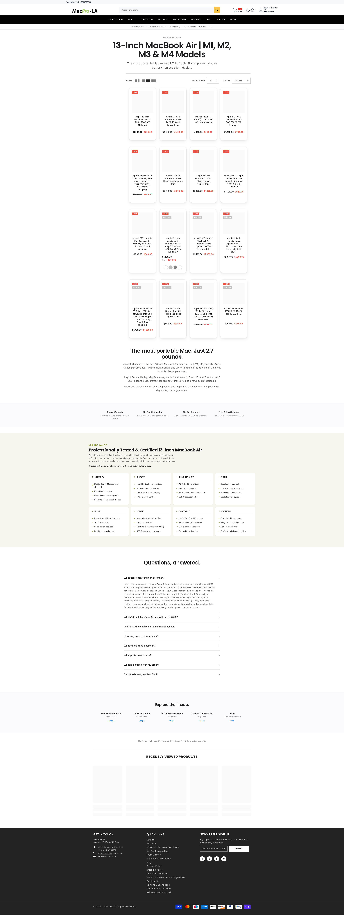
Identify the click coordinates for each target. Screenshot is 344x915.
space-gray (175, 267)
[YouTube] (223, 858)
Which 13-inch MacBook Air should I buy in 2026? (151, 617)
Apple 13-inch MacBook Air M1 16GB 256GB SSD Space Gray (173, 312)
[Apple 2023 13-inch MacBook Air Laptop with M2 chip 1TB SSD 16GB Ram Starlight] (203, 223)
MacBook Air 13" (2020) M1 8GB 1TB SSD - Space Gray (203, 119)
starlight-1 (180, 267)
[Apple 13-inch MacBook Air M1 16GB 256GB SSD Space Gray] (173, 293)
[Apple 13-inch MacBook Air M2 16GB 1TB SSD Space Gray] (173, 161)
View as (129, 80)
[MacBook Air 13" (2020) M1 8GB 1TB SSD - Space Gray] (203, 102)
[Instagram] (209, 858)
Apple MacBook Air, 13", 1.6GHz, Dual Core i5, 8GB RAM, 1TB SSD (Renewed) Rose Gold (203, 314)
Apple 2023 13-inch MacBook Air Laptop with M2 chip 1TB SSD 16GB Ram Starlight (203, 243)
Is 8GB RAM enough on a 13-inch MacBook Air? (149, 626)
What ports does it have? (137, 655)
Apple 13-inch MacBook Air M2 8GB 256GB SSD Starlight (234, 120)
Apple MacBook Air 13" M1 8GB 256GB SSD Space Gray (233, 311)
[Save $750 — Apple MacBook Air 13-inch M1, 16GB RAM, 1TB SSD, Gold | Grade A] (234, 161)
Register (274, 8)
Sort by (226, 80)
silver (171, 267)
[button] (136, 80)
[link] (107, 809)
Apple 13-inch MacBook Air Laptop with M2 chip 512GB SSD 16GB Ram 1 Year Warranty (173, 245)
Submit (239, 848)
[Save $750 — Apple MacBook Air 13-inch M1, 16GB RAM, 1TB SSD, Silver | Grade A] (142, 223)
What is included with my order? (141, 664)
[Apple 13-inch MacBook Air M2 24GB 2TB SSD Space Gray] (173, 102)
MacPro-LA (108, 906)
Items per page (198, 80)
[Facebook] (202, 858)
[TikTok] (216, 858)
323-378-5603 (106, 853)
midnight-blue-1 (166, 267)
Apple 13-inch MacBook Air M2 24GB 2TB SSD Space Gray (173, 120)
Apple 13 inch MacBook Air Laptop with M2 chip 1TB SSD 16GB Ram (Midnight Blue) (234, 245)
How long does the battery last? (141, 636)
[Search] (169, 10)
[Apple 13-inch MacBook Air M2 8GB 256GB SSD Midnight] (142, 102)
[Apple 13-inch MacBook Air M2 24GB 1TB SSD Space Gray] (203, 161)
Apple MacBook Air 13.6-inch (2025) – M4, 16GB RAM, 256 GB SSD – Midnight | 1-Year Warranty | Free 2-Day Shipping (142, 316)
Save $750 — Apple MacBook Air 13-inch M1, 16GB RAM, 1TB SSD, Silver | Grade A (142, 243)
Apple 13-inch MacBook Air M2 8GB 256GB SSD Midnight (142, 120)
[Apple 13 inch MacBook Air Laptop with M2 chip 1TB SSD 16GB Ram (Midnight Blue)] (234, 223)
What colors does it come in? (139, 645)
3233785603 (86, 2)
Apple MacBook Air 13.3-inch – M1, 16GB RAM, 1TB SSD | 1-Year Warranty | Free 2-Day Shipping (142, 182)
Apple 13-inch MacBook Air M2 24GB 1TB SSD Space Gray (203, 179)
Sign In (266, 8)
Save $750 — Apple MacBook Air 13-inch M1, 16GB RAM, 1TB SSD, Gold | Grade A (233, 181)
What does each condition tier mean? (144, 577)
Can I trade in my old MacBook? (141, 674)
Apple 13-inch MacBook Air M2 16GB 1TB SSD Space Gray (173, 179)
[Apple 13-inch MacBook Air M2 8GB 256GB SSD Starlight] (234, 102)
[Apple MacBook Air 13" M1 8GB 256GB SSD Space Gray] (234, 293)
